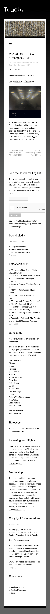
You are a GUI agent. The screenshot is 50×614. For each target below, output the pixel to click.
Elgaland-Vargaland (18, 590)
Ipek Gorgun (14, 371)
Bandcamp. (13, 341)
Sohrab (12, 394)
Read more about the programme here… (21, 507)
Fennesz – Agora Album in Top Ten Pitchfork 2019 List (16, 152)
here (11, 223)
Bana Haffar (14, 374)
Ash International (16, 410)
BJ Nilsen (13, 385)
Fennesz (12, 369)
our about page (15, 226)
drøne (11, 366)
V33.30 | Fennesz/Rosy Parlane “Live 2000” (33, 152)
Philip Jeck (13, 380)
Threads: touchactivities (18, 249)
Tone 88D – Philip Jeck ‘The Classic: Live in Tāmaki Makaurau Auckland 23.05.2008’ (24, 321)
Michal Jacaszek (15, 377)
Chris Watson (14, 402)
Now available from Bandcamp (21, 81)
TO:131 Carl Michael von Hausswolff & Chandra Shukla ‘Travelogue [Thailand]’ (24, 278)
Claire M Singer (15, 391)
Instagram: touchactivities (19, 252)
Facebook (13, 255)
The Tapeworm (15, 413)
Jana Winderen (15, 405)
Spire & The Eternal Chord (19, 397)
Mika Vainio (13, 400)
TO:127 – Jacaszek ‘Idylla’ (21, 304)
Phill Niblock (14, 383)
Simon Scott (14, 388)
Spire (13, 593)
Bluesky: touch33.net (17, 246)
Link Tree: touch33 (16, 241)
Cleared (12, 363)
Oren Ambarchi (15, 360)
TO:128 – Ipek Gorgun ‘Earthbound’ (25, 301)
